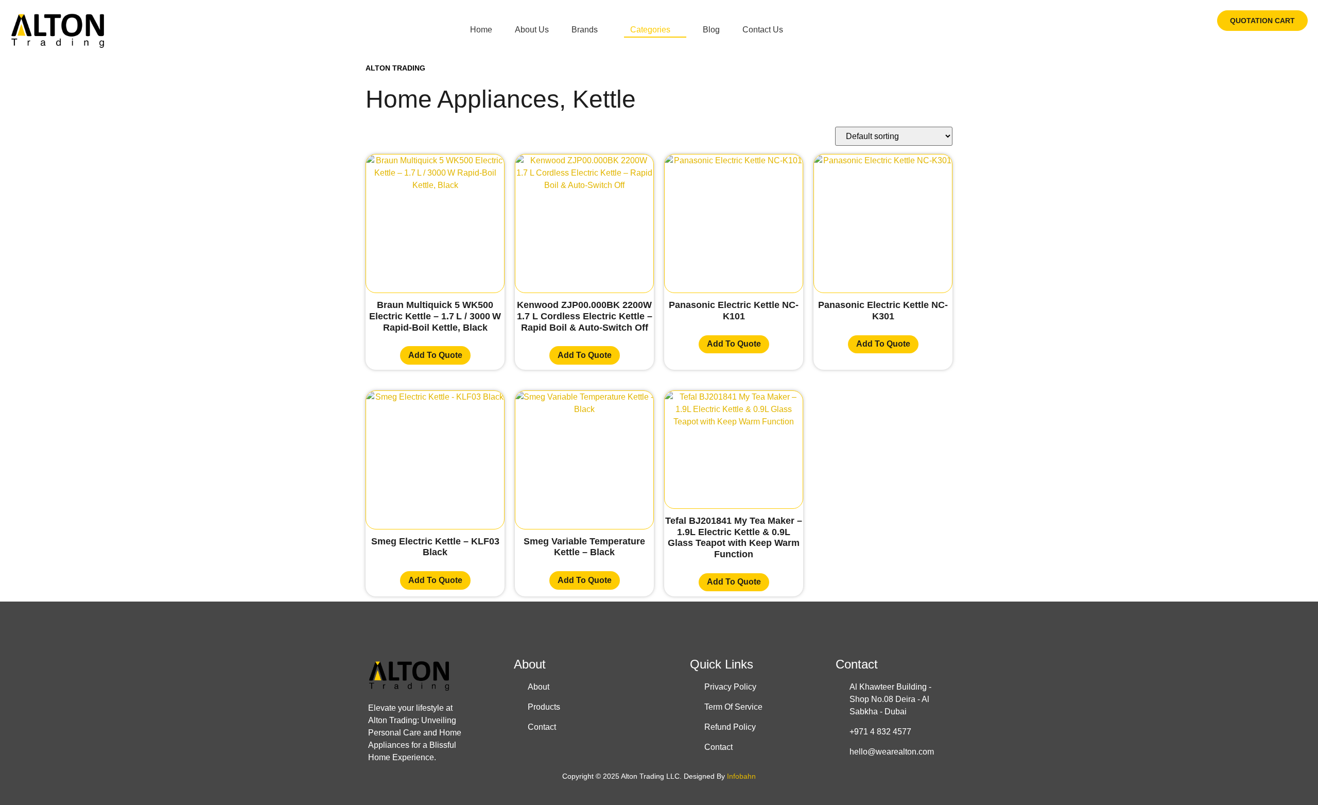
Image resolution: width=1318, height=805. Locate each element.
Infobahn (741, 776)
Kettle (604, 99)
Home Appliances (462, 99)
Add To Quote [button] (435, 355)
